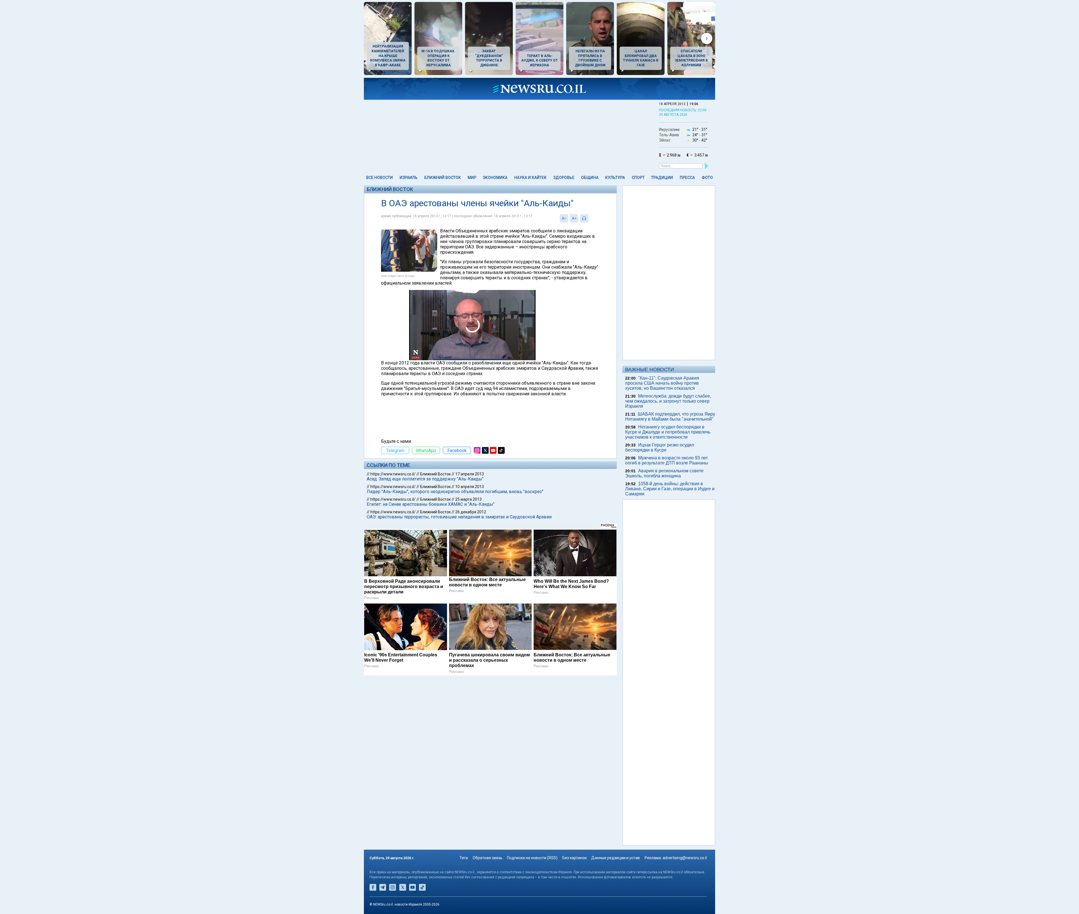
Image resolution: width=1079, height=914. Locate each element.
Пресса (687, 177)
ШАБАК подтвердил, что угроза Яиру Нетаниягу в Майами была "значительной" (670, 416)
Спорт (638, 177)
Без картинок (574, 858)
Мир (472, 177)
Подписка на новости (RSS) (532, 858)
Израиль (409, 177)
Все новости (379, 177)
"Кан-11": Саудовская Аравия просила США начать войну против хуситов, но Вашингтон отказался (662, 383)
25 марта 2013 (468, 499)
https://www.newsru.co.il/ (393, 474)
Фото (707, 177)
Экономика (495, 177)
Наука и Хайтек (530, 177)
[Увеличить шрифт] (574, 218)
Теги (463, 858)
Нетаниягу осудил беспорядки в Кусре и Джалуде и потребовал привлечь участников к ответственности (667, 432)
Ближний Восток (442, 177)
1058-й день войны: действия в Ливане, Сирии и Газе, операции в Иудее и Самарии (670, 488)
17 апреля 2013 (469, 474)
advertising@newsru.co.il (685, 858)
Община (590, 177)
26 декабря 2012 (470, 512)
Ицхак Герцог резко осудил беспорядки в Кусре (659, 447)
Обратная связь (487, 858)
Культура (615, 177)
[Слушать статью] (590, 218)
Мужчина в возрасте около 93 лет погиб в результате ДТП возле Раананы (666, 460)
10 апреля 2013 (469, 486)
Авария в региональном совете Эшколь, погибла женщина (664, 473)
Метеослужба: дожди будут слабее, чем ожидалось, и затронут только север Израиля (668, 401)
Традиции (662, 177)
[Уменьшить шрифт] (564, 218)
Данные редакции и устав (615, 858)
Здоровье (563, 177)
